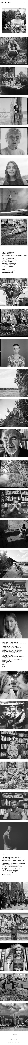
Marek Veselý (6, 3)
